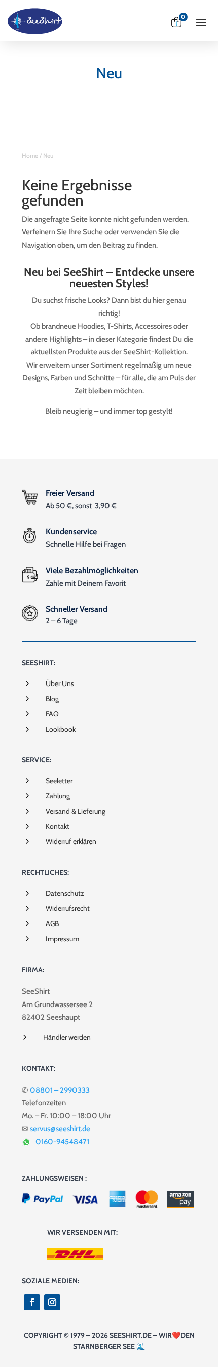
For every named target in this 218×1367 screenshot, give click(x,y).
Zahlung (58, 795)
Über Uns (60, 683)
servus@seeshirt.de (60, 1128)
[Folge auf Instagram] (52, 1302)
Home (30, 155)
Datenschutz (65, 893)
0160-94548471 (62, 1141)
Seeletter (59, 780)
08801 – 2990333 (60, 1090)
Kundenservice (71, 531)
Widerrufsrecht (68, 908)
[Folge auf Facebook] (32, 1302)
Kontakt (57, 826)
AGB (52, 923)
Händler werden (67, 1037)
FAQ (52, 713)
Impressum (62, 938)
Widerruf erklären (71, 841)
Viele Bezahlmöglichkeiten (92, 570)
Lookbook (61, 729)
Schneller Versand (76, 609)
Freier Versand (70, 493)
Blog (52, 698)
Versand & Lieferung (75, 811)
